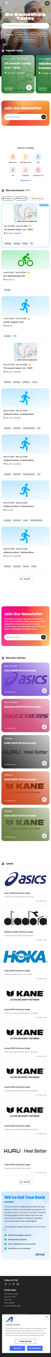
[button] (18, 74)
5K (13, 171)
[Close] (46, 1317)
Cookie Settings (25, 1341)
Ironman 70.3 (21, 35)
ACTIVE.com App (11, 1294)
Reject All (17, 1348)
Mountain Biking (29, 40)
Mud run (34, 35)
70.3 (38, 171)
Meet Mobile (9, 1303)
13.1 (25, 158)
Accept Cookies (35, 1348)
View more (24, 180)
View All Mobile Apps (12, 1306)
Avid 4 (43, 35)
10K (17, 40)
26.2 (13, 158)
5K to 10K (7, 1300)
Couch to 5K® (9, 1297)
